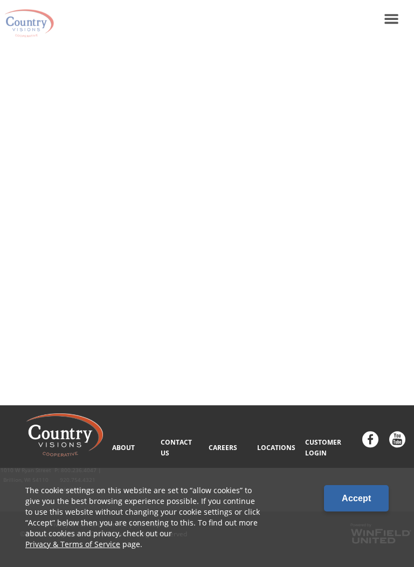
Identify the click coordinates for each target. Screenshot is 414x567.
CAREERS (223, 447)
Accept (356, 498)
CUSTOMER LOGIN (323, 448)
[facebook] (370, 440)
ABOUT (123, 447)
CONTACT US (176, 448)
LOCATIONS (276, 447)
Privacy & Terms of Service (72, 544)
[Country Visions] (27, 19)
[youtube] (397, 440)
